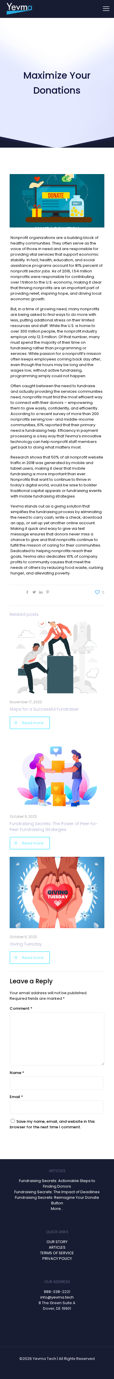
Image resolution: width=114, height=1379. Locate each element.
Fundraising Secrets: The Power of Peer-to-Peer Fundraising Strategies (54, 826)
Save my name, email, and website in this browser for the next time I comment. (52, 1124)
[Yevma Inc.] (19, 8)
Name (17, 1072)
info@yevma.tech (57, 1297)
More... (57, 1208)
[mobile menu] (106, 9)
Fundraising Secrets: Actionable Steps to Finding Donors (57, 1183)
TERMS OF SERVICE (57, 1253)
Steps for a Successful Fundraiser (44, 709)
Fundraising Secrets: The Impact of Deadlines (57, 1192)
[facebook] (41, 1324)
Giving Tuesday (26, 944)
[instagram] (69, 1324)
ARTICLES (57, 1247)
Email (16, 1097)
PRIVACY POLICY (57, 1258)
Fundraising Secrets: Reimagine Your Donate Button (57, 1200)
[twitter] (55, 1324)
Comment (21, 1008)
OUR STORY (57, 1242)
